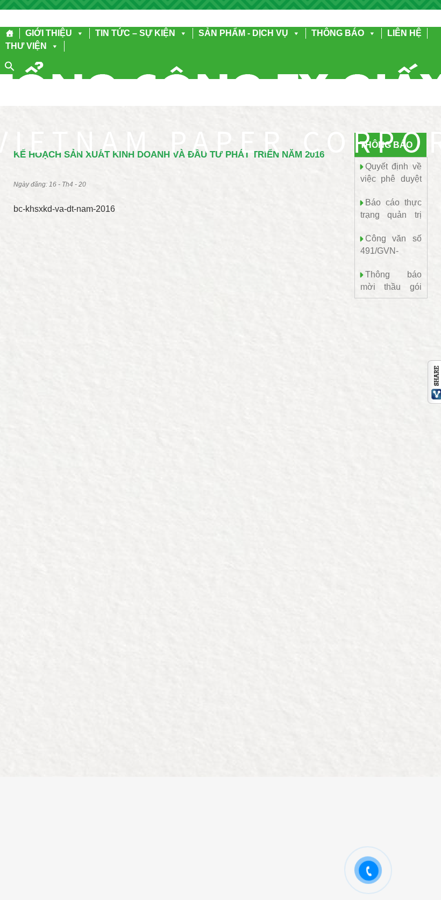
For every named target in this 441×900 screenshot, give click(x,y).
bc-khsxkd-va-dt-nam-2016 (64, 208)
